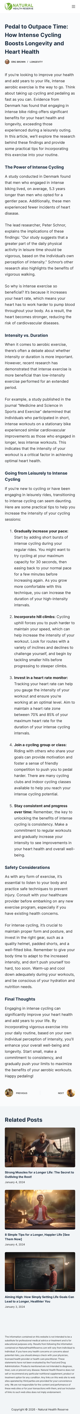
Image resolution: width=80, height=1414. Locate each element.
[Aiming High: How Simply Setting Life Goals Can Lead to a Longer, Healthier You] (40, 1272)
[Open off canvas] (73, 6)
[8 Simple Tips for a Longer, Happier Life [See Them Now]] (40, 1210)
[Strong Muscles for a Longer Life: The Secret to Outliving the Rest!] (40, 1147)
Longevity (36, 61)
